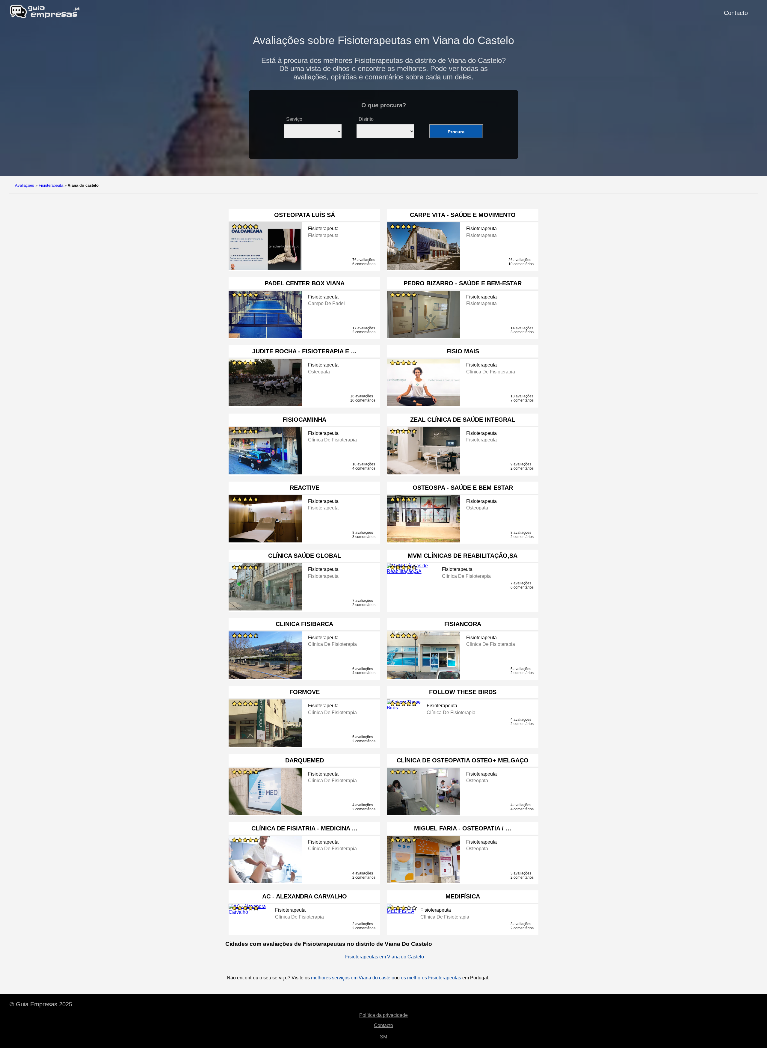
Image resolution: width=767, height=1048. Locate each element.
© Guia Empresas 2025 (41, 1004)
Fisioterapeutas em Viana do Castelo (384, 956)
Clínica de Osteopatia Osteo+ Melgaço (463, 760)
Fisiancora (462, 624)
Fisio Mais (462, 351)
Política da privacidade (383, 1015)
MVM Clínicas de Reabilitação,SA (462, 555)
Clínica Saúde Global (304, 555)
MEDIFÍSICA (463, 896)
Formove (304, 692)
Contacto (736, 13)
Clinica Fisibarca (304, 624)
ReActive (304, 487)
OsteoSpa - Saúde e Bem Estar (463, 487)
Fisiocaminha (304, 419)
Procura (456, 131)
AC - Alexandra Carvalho (304, 896)
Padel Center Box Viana (305, 283)
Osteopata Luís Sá (304, 215)
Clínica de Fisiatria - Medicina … (304, 828)
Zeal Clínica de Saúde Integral (462, 419)
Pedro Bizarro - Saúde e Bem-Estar (463, 283)
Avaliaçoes (24, 185)
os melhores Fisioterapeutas (431, 977)
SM (383, 1036)
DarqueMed (304, 760)
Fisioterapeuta (51, 185)
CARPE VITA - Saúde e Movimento (463, 215)
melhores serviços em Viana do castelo (352, 977)
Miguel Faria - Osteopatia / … (462, 828)
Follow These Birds (462, 692)
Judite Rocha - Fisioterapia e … (304, 351)
